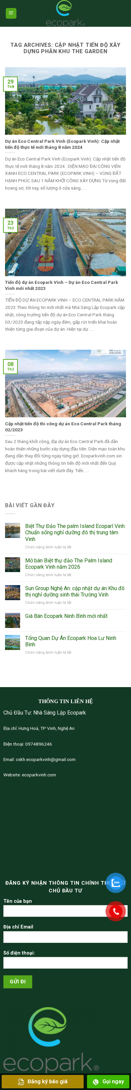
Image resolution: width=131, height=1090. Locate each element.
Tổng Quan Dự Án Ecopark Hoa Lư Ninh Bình (70, 641)
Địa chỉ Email (18, 927)
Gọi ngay (113, 1081)
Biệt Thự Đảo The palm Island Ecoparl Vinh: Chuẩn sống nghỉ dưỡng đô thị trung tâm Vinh (75, 532)
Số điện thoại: (19, 953)
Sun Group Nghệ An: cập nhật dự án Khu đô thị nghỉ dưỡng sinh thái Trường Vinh (75, 591)
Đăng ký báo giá (48, 1081)
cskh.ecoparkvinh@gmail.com (45, 759)
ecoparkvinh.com (38, 774)
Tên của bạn (17, 901)
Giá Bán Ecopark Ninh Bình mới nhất (66, 616)
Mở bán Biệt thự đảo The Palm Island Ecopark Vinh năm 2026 (68, 563)
